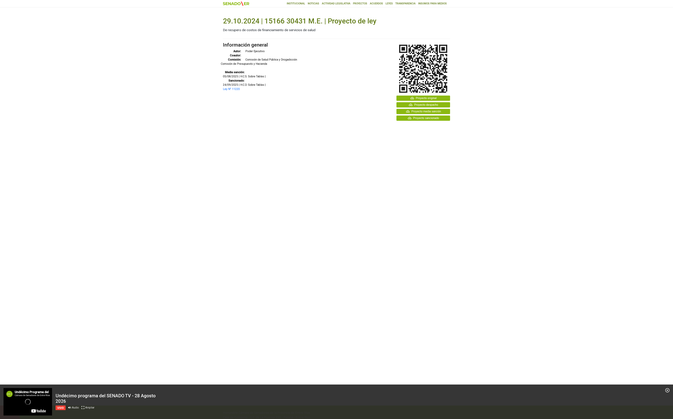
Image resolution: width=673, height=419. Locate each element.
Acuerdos (376, 3)
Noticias (313, 3)
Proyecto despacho (426, 104)
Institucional (296, 3)
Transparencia (405, 3)
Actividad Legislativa (336, 3)
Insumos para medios (432, 3)
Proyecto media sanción (426, 111)
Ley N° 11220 (231, 89)
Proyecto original (426, 98)
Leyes (389, 3)
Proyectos (360, 3)
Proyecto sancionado (426, 118)
